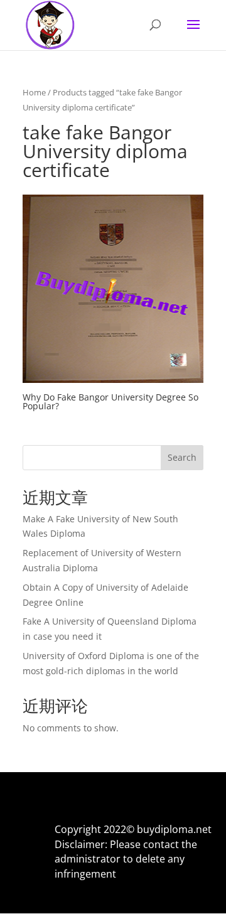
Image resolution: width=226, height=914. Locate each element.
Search (182, 457)
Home (34, 92)
